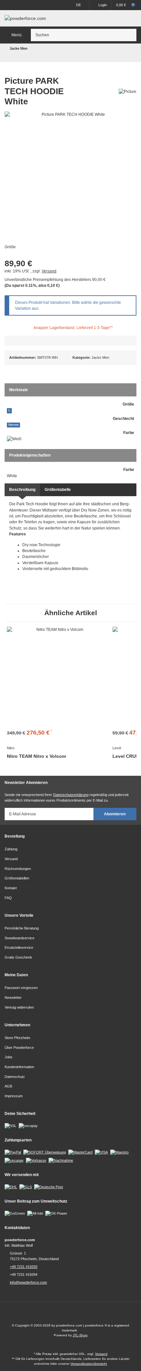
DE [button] (78, 5)
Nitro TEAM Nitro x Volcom (36, 756)
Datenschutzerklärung (71, 795)
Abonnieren (115, 814)
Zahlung (11, 849)
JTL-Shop (80, 1335)
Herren (14, 424)
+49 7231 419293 (23, 1267)
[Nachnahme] (61, 1160)
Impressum (14, 1096)
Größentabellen (17, 878)
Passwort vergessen (21, 988)
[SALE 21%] (57, 677)
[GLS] (25, 1187)
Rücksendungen (18, 869)
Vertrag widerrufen (19, 1007)
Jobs (8, 1057)
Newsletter (13, 997)
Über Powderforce (19, 1048)
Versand (49, 271)
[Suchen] (130, 35)
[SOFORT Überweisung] (44, 1152)
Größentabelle (58, 489)
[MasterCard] (80, 1152)
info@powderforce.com (28, 1282)
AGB (8, 1086)
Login (102, 5)
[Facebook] (64, 1315)
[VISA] (101, 1152)
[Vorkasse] (36, 1160)
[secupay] (14, 1160)
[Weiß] (14, 439)
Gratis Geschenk (18, 957)
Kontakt (11, 888)
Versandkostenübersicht (88, 1363)
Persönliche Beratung (22, 928)
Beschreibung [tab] (22, 489)
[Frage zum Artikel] (70, 341)
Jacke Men (100, 357)
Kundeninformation (19, 1067)
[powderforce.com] (25, 18)
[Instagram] (76, 1315)
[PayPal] (13, 1152)
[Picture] (127, 91)
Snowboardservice (19, 938)
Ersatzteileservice (19, 947)
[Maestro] (119, 1152)
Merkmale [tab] (18, 390)
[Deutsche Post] (48, 1187)
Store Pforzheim (17, 1038)
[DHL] (11, 1187)
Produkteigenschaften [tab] (29, 455)
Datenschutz (15, 1077)
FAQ (8, 898)
